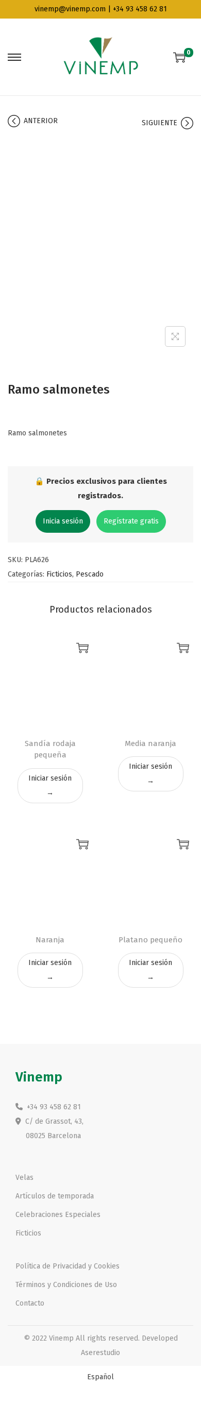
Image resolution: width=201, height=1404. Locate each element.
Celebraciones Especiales (57, 1214)
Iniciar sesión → (50, 785)
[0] (179, 57)
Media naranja (150, 743)
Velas (24, 1177)
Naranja (50, 939)
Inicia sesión (63, 521)
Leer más (82, 647)
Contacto (29, 1303)
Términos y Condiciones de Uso (66, 1284)
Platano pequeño (150, 939)
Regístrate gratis (131, 521)
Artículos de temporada (54, 1196)
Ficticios (59, 574)
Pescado (90, 574)
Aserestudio (100, 1352)
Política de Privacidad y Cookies (67, 1266)
